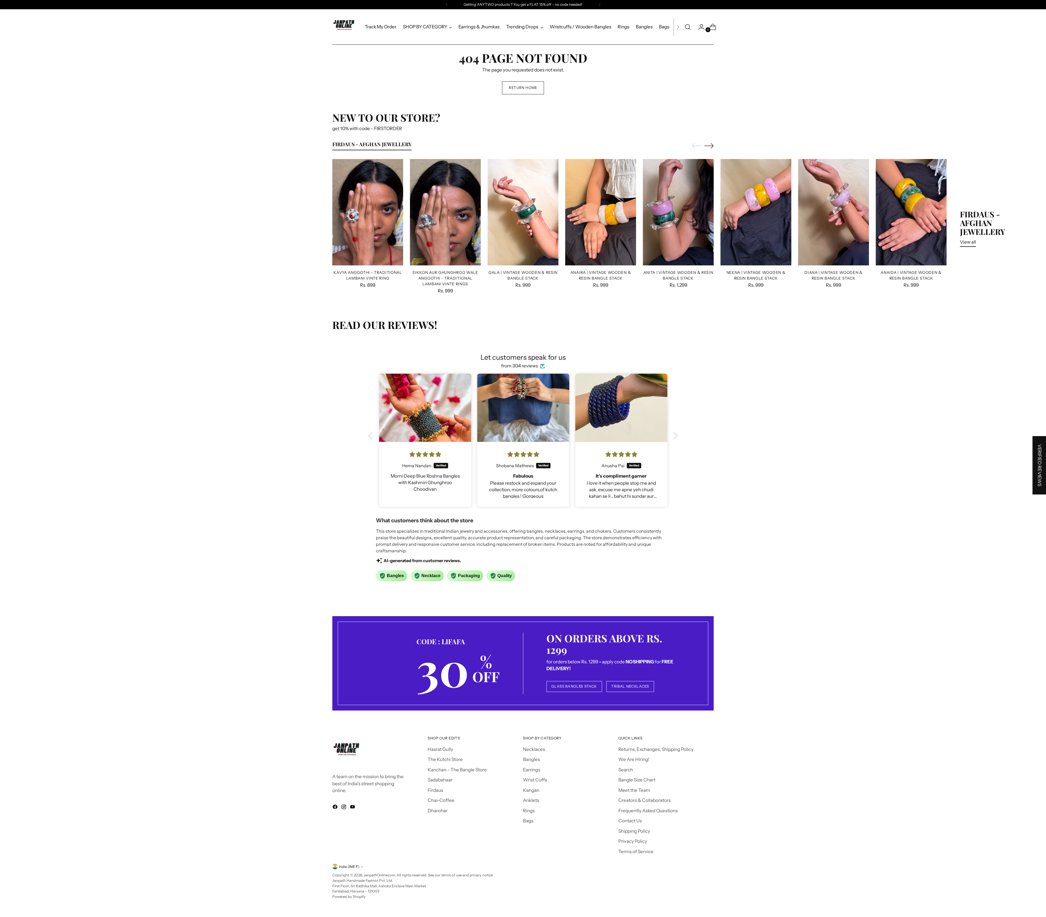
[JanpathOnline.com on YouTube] (353, 808)
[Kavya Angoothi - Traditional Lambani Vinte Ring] (367, 212)
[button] (372, 436)
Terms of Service (635, 851)
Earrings (531, 769)
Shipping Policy (634, 831)
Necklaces (534, 749)
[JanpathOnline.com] (344, 27)
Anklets (531, 800)
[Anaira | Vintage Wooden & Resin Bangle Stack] (600, 212)
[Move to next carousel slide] (709, 145)
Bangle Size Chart (636, 780)
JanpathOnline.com (379, 875)
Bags (528, 820)
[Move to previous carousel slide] (696, 146)
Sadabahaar (440, 780)
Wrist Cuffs (535, 780)
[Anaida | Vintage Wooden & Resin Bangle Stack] (911, 212)
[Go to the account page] (699, 27)
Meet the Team (634, 790)
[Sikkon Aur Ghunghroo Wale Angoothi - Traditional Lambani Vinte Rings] (445, 212)
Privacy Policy (632, 841)
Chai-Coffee (441, 800)
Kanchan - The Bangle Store (457, 769)
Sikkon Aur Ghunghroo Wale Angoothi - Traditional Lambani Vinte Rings (445, 278)
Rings (529, 810)
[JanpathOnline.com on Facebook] (335, 808)
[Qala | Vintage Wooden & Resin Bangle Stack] (523, 212)
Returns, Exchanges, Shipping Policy (656, 749)
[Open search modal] (687, 27)
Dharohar (438, 810)
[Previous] (447, 4)
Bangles (531, 759)
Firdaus (435, 790)
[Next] (600, 4)
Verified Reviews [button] (1039, 465)
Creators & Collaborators (644, 800)
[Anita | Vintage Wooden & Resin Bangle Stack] (678, 212)
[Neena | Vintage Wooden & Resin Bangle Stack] (755, 212)
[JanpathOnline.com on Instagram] (344, 808)
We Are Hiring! (633, 759)
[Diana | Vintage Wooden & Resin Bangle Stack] (833, 212)
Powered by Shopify (349, 896)
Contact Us (630, 820)
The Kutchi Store (445, 759)
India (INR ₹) (349, 866)
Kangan (531, 790)
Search (625, 769)
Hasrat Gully (440, 749)
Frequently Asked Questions (648, 810)
